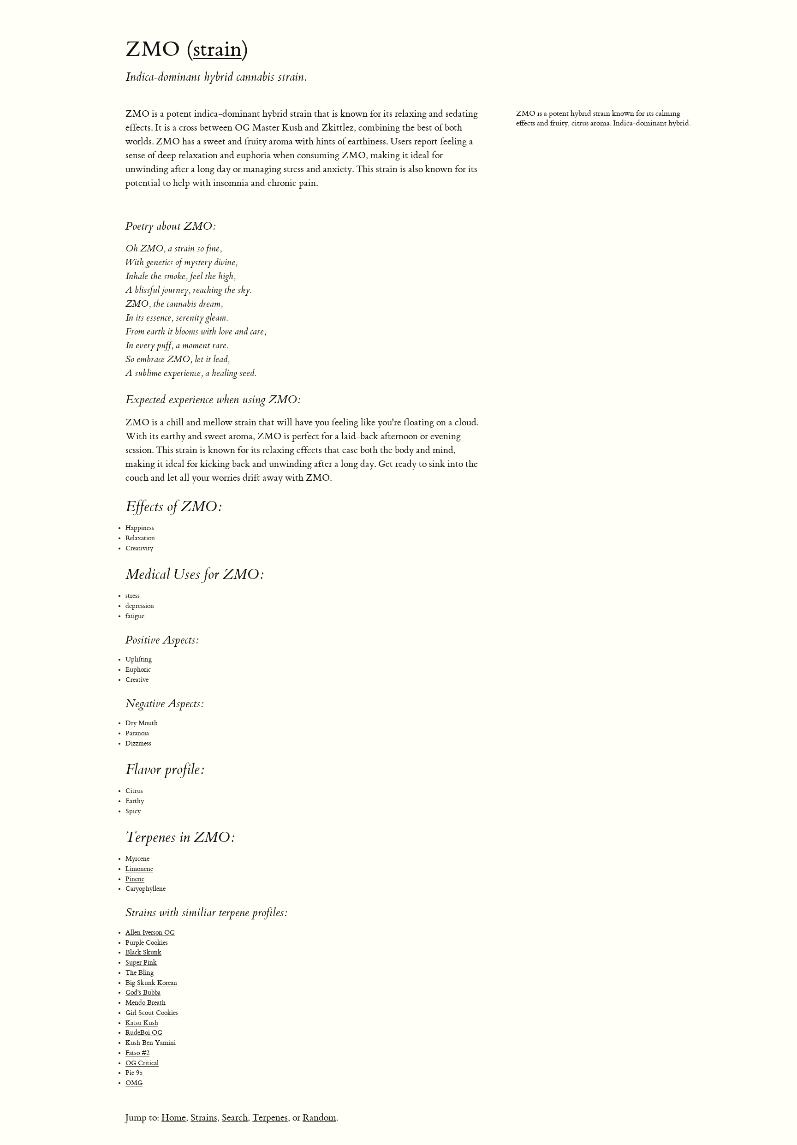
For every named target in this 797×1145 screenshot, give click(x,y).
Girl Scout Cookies (151, 1013)
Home (173, 1117)
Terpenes (270, 1117)
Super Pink (141, 963)
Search (235, 1117)
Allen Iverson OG (150, 933)
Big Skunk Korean (151, 983)
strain (217, 49)
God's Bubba (143, 993)
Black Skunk (143, 952)
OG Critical (142, 1063)
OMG (134, 1083)
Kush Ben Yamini (150, 1043)
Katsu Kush (141, 1023)
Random (319, 1117)
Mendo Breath (145, 1003)
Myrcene (137, 859)
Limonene (139, 869)
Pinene (134, 879)
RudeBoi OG (143, 1033)
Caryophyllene (145, 889)
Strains (203, 1117)
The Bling (139, 973)
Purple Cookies (146, 943)
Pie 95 (134, 1073)
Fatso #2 (137, 1053)
